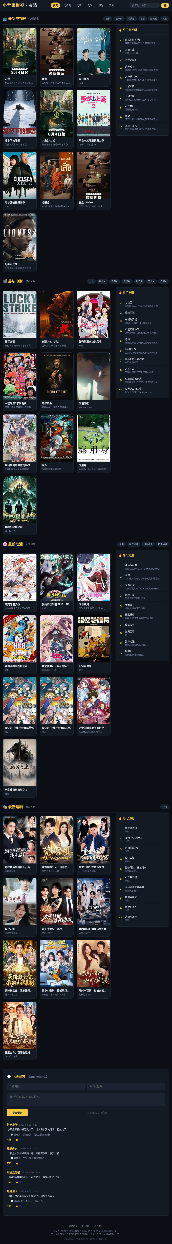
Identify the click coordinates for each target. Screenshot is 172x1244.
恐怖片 (151, 281)
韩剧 (165, 18)
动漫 (90, 5)
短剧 (100, 5)
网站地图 (73, 1225)
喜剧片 (114, 281)
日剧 (142, 18)
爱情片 (127, 281)
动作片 (102, 281)
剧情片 (163, 281)
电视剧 (67, 5)
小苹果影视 (20, 5)
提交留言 (17, 1112)
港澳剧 (131, 18)
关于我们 (86, 1225)
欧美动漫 (162, 544)
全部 (108, 18)
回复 (9, 1140)
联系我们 (98, 1225)
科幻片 (139, 281)
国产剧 (119, 18)
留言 (111, 5)
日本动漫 (148, 544)
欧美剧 (153, 18)
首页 (55, 5)
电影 (79, 5)
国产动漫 (133, 544)
